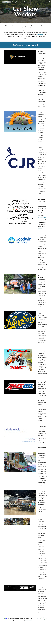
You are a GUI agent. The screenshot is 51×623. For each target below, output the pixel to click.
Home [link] (39, 2)
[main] (25, 11)
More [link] (44, 2)
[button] (49, 1)
